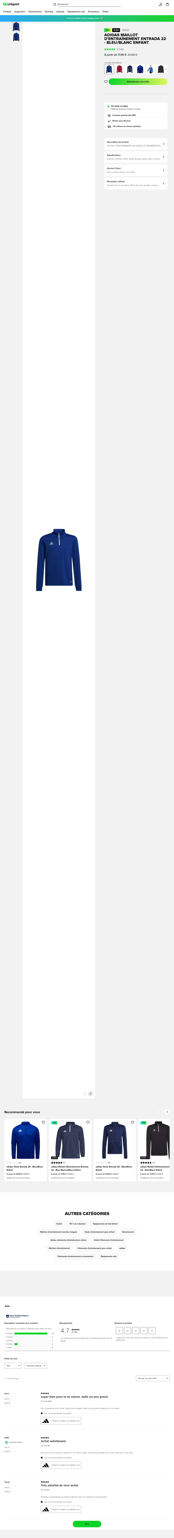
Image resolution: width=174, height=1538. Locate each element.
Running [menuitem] (49, 12)
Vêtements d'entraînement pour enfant (94, 1248)
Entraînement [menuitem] (35, 12)
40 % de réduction (78, 1224)
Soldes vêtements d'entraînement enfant (68, 1240)
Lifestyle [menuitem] (60, 12)
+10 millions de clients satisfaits (126, 126)
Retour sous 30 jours (121, 121)
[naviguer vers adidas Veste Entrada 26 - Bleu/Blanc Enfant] (130, 69)
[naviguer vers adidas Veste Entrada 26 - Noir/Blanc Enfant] (161, 69)
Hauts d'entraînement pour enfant (99, 1232)
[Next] (167, 1112)
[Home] (11, 4)
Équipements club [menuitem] (76, 12)
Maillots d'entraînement (59, 1248)
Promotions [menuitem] (93, 12)
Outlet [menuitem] (105, 12)
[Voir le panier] (167, 4)
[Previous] (160, 1112)
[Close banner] (170, 18)
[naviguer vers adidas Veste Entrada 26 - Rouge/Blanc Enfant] (119, 69)
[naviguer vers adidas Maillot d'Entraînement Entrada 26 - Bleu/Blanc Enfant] (150, 69)
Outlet (59, 1224)
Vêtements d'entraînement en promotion (75, 1256)
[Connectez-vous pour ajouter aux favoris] (106, 81)
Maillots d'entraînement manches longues (58, 1232)
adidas (122, 1248)
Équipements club (108, 1256)
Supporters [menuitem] (19, 12)
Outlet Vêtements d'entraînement (109, 1240)
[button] (16, 37)
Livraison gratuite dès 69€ (124, 115)
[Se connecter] (161, 4)
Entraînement (128, 1232)
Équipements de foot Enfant (105, 1224)
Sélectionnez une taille (138, 82)
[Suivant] (90, 1093)
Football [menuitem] (7, 12)
